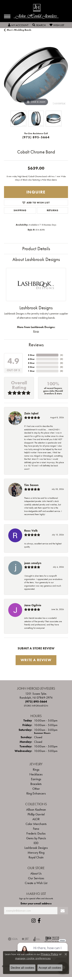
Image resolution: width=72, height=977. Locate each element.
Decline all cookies (22, 967)
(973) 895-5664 (36, 137)
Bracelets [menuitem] (36, 784)
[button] (18, 25)
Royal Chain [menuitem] (36, 857)
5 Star (31, 355)
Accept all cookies (50, 967)
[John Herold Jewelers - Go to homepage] (36, 11)
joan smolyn (32, 563)
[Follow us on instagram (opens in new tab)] (33, 920)
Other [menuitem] (36, 789)
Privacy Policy (49, 954)
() (61, 355)
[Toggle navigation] (7, 16)
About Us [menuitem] (36, 873)
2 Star (31, 367)
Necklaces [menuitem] (36, 774)
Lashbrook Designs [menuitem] (36, 848)
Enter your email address (36, 903)
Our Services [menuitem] (36, 878)
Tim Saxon (31, 485)
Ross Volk (31, 531)
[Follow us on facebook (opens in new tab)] (39, 920)
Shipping (20, 210)
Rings (36, 331)
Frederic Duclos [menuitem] (36, 833)
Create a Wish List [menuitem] (36, 883)
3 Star (31, 363)
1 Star (31, 371)
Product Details (36, 248)
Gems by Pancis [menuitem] (36, 838)
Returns (52, 210)
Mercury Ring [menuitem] (36, 852)
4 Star (31, 359)
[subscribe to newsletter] (62, 910)
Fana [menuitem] (36, 829)
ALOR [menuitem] (36, 819)
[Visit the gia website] (13, 939)
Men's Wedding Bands (19, 29)
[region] (36, 75)
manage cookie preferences (33, 958)
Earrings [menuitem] (36, 779)
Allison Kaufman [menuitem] (36, 809)
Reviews (36, 345)
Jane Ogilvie (32, 605)
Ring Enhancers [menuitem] (36, 793)
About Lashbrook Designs (36, 259)
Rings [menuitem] (36, 769)
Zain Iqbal (31, 413)
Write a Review (36, 660)
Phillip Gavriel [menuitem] (36, 814)
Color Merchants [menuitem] (36, 824)
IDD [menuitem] (36, 843)
